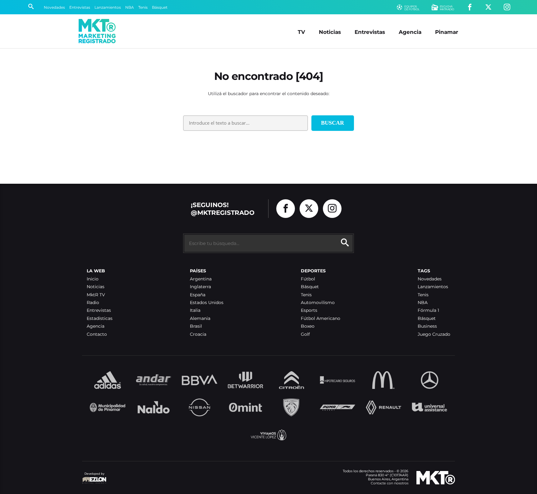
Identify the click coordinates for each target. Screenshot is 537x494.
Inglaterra (200, 286)
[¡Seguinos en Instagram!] (507, 7)
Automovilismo (318, 302)
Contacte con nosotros (389, 483)
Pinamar (446, 32)
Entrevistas (79, 7)
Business (427, 326)
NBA (129, 7)
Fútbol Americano (320, 318)
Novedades (54, 7)
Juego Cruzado (434, 334)
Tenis (143, 7)
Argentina (201, 279)
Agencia (410, 32)
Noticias (330, 32)
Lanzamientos (107, 7)
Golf (305, 334)
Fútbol (308, 279)
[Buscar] (31, 7)
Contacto (97, 334)
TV (301, 32)
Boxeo (307, 326)
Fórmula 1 (428, 310)
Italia (195, 310)
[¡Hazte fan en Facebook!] (469, 7)
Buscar (332, 123)
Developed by (93, 477)
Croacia (198, 334)
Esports (309, 310)
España (197, 295)
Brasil (196, 326)
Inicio (93, 279)
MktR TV (96, 295)
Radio (93, 302)
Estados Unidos (206, 302)
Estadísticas (99, 318)
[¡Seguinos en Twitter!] (488, 7)
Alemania (200, 318)
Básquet (160, 7)
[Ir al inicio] (97, 31)
